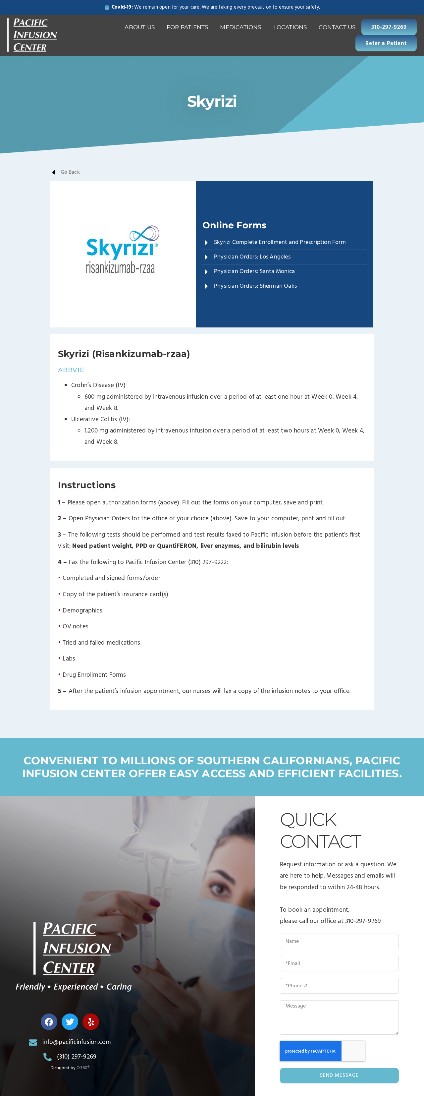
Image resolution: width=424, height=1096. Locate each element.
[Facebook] (49, 1021)
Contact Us (337, 27)
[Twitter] (70, 1021)
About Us (140, 27)
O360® (83, 1068)
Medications (240, 27)
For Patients (187, 27)
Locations (290, 27)
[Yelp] (90, 1021)
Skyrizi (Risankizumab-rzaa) (124, 353)
